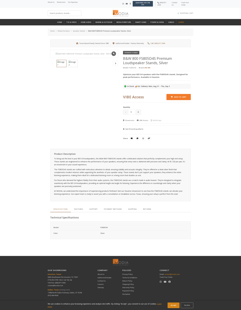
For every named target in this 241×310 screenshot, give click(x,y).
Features (78, 209)
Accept (173, 305)
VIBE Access (143, 120)
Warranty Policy (128, 287)
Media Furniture (64, 31)
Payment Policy (128, 291)
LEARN (181, 22)
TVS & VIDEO (71, 22)
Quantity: (126, 107)
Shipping (132, 209)
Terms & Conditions (129, 277)
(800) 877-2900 (159, 43)
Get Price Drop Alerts (134, 129)
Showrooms (61, 2)
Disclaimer (126, 294)
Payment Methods (113, 209)
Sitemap (101, 287)
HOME (59, 22)
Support (93, 209)
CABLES (171, 22)
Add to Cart (180, 97)
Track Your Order (166, 277)
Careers (101, 284)
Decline (187, 305)
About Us (51, 2)
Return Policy (127, 281)
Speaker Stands (79, 31)
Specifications (60, 209)
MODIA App (157, 120)
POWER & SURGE (157, 22)
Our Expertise (73, 2)
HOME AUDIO (86, 22)
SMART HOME (140, 22)
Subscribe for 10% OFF (143, 4)
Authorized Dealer (104, 277)
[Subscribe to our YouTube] (127, 4)
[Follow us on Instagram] (123, 4)
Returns (147, 209)
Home (52, 31)
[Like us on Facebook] (130, 4)
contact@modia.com (55, 285)
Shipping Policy (128, 284)
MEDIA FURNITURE (123, 22)
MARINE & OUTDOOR (104, 22)
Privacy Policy (127, 274)
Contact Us (102, 281)
